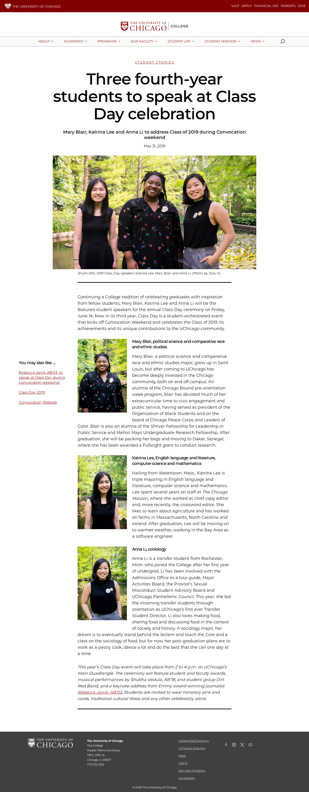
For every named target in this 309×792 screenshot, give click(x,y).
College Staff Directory (193, 740)
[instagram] (236, 745)
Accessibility (186, 778)
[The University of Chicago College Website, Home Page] (154, 27)
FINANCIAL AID (266, 6)
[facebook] (228, 745)
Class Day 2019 (32, 392)
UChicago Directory (191, 748)
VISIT (235, 6)
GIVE (302, 6)
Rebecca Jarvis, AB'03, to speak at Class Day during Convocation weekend (42, 377)
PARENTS (288, 6)
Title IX (183, 763)
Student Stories (154, 62)
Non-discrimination (191, 770)
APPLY (247, 6)
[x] (244, 745)
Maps (182, 755)
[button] (282, 42)
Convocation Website (38, 402)
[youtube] (253, 745)
